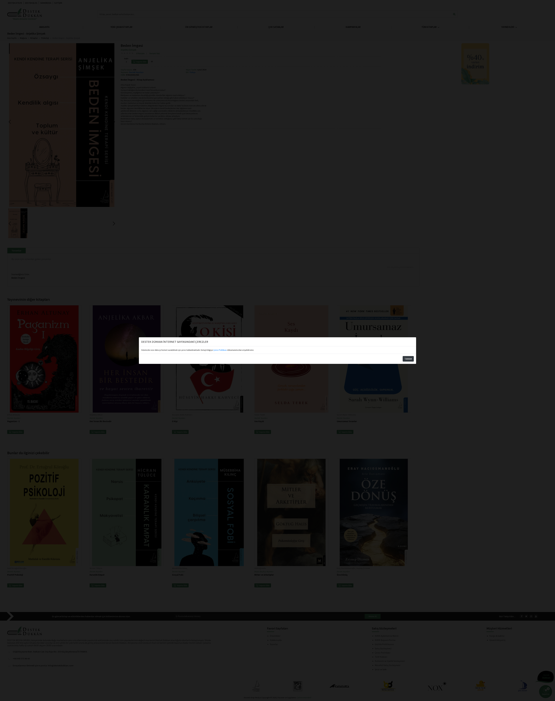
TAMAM (408, 358)
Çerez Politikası (220, 350)
